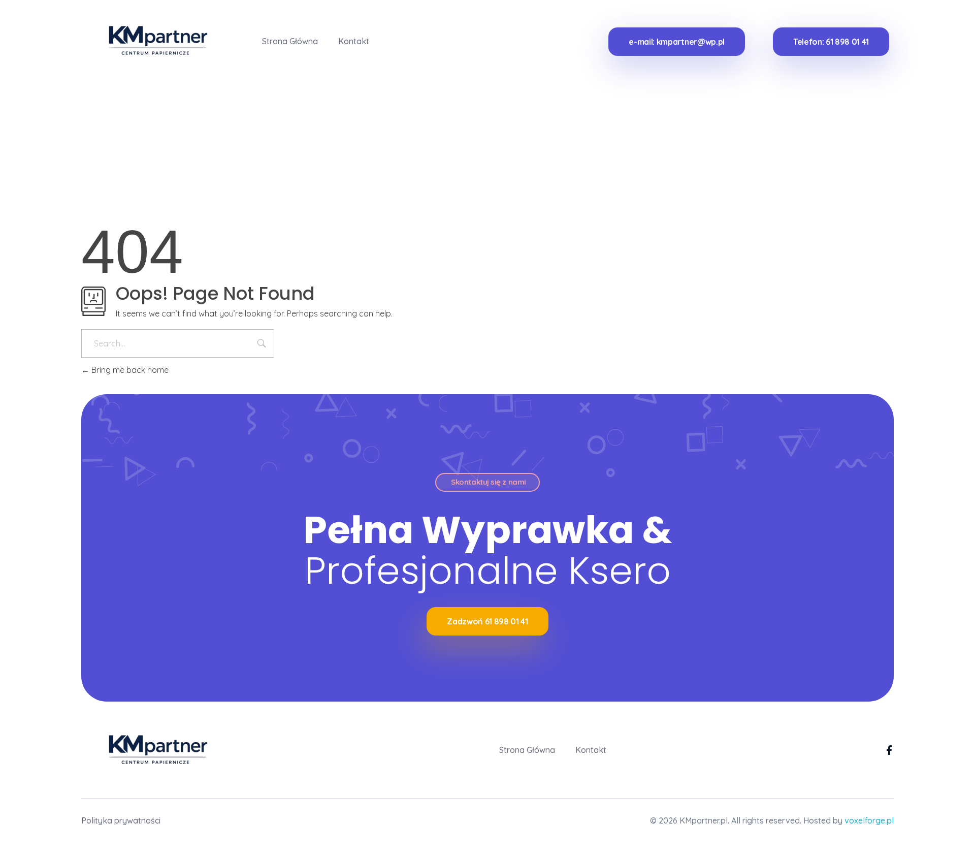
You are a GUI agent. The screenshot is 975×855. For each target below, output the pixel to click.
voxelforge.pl (869, 820)
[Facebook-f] (889, 750)
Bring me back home (129, 370)
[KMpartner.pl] (151, 39)
